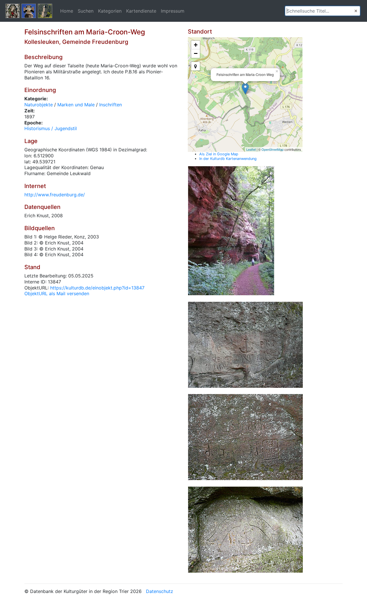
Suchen (85, 11)
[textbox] (322, 10)
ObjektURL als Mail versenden (56, 293)
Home (66, 11)
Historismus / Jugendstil (50, 128)
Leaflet (251, 149)
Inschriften (110, 104)
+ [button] (196, 44)
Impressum (172, 11)
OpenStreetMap (272, 149)
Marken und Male (76, 104)
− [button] (196, 53)
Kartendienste (141, 11)
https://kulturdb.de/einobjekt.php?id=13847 (97, 288)
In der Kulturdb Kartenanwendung (228, 158)
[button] (356, 11)
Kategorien (110, 11)
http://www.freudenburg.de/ (54, 194)
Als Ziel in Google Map (218, 154)
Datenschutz (159, 591)
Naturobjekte (38, 104)
